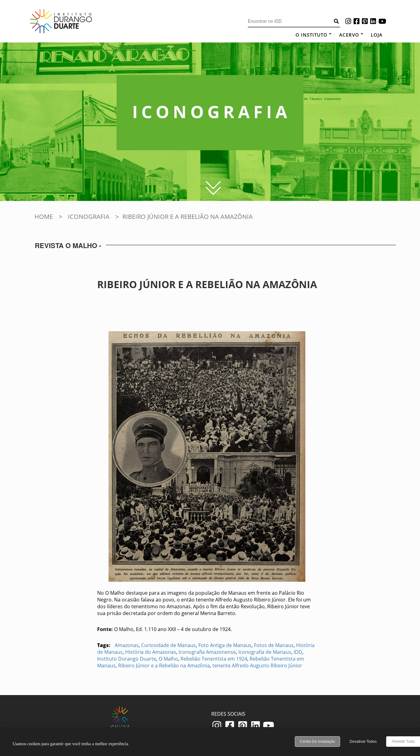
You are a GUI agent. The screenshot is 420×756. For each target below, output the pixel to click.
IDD (298, 652)
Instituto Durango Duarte (126, 658)
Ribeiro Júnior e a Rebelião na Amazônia (164, 665)
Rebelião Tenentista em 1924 (213, 658)
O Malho (168, 658)
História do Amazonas (150, 652)
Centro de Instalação (317, 741)
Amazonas (127, 645)
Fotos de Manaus (274, 645)
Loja (376, 35)
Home (43, 216)
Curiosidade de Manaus (168, 645)
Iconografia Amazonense (207, 652)
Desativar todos (363, 741)
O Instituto (311, 35)
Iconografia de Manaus (264, 652)
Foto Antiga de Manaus (225, 645)
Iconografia (88, 216)
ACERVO (349, 35)
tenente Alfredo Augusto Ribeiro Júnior (257, 665)
